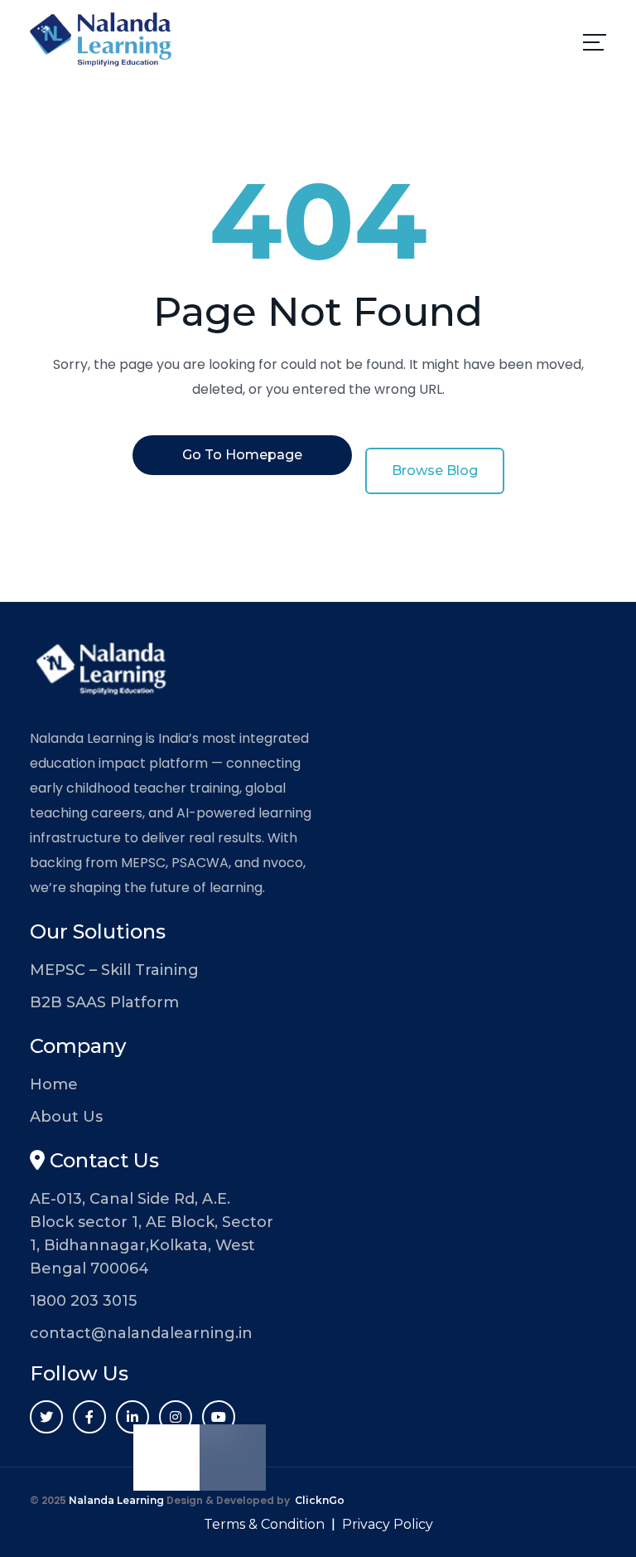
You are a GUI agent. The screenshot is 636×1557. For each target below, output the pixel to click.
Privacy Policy (387, 1524)
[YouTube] (218, 1416)
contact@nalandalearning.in (141, 1333)
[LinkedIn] (132, 1416)
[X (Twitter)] (46, 1416)
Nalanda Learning (116, 1500)
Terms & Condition (264, 1524)
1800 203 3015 (83, 1301)
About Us (66, 1117)
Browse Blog (435, 470)
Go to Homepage (242, 455)
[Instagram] (175, 1416)
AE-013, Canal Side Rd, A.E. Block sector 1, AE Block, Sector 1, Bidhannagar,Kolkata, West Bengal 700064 (151, 1234)
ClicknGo (319, 1500)
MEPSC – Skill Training (114, 970)
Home (54, 1084)
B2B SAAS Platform (104, 1002)
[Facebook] (89, 1416)
